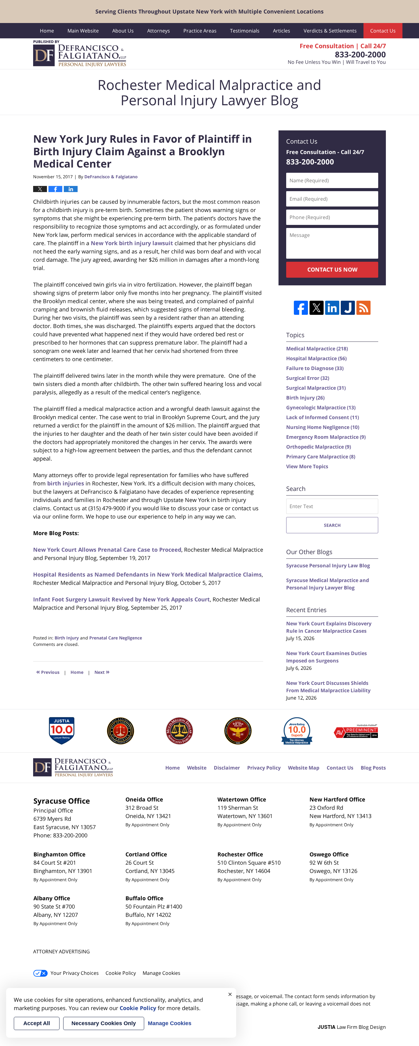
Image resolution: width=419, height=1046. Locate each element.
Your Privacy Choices (75, 973)
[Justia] (348, 308)
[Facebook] (301, 308)
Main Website (83, 30)
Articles (281, 30)
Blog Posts (373, 767)
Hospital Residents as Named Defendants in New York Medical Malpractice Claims (147, 574)
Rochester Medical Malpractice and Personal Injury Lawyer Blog (79, 53)
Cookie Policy (121, 973)
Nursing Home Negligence (322, 427)
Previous (48, 671)
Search (332, 525)
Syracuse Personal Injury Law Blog (328, 565)
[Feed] (363, 308)
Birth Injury (67, 638)
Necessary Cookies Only (103, 1023)
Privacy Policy (264, 767)
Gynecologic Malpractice (321, 407)
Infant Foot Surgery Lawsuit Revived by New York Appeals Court (121, 599)
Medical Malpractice (317, 348)
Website (196, 767)
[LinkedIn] (332, 308)
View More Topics (307, 466)
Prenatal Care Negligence (115, 638)
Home (47, 30)
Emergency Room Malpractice (326, 437)
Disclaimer (227, 767)
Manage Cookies (161, 973)
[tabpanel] (62, 730)
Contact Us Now (332, 269)
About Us (123, 30)
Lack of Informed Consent (322, 417)
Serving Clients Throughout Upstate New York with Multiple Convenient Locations (209, 11)
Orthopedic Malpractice (318, 446)
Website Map (303, 767)
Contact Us (383, 30)
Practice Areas (200, 30)
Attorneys (158, 30)
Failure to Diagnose (315, 368)
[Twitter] (316, 308)
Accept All (36, 1023)
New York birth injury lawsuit (132, 243)
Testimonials (244, 30)
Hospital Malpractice (316, 358)
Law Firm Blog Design (352, 1027)
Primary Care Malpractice (320, 456)
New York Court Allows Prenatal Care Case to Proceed (107, 549)
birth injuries (65, 483)
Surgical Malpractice (316, 387)
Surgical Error (307, 378)
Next (102, 671)
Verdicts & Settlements (330, 30)
